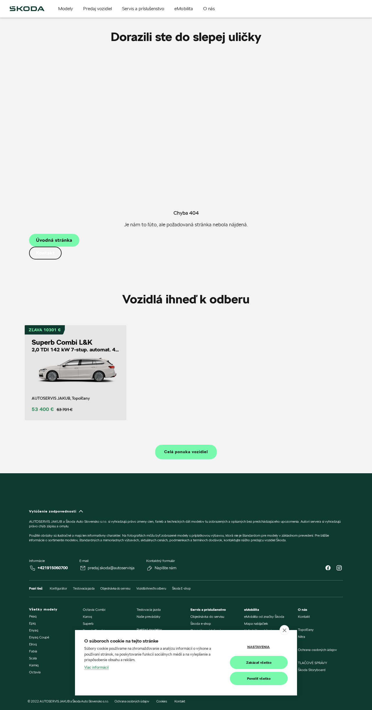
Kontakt (45, 253)
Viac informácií (96, 667)
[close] (284, 630)
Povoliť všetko (259, 678)
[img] (27, 9)
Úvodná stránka (54, 240)
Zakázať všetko (259, 662)
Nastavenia (258, 647)
